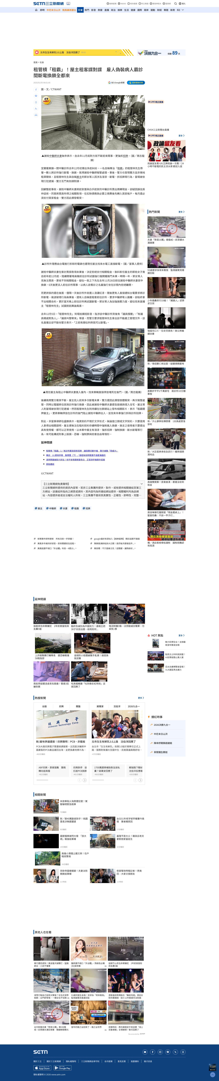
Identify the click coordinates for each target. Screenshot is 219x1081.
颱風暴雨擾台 (69, 10)
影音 (93, 10)
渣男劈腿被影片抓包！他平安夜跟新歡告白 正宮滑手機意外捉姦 (75, 459)
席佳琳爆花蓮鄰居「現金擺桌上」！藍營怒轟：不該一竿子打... (166, 514)
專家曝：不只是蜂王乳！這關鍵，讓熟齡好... (114, 548)
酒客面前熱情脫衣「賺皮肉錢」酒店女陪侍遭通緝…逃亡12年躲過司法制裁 (125, 996)
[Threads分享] (36, 102)
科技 (179, 10)
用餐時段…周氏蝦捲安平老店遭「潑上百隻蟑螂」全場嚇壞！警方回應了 (125, 1028)
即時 (42, 10)
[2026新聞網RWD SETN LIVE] (68, 3)
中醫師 (53, 156)
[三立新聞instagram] (160, 1052)
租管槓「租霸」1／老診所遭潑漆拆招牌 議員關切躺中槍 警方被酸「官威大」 (82, 450)
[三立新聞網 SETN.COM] (36, 10)
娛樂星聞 (112, 3)
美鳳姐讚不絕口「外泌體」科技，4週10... (56, 548)
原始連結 (50, 464)
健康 (133, 10)
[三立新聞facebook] (152, 1052)
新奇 (172, 10)
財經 (159, 10)
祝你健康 (133, 3)
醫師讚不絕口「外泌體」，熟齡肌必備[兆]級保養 (88, 964)
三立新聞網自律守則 (90, 1061)
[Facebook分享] (36, 89)
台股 (44, 706)
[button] (175, 3)
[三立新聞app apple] (42, 1067)
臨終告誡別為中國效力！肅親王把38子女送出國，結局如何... (88, 628)
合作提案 (108, 1061)
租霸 (119, 168)
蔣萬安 (100, 706)
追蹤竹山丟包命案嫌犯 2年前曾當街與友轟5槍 (125, 964)
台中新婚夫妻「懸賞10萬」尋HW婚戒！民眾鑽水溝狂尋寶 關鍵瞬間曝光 (51, 1028)
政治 (113, 10)
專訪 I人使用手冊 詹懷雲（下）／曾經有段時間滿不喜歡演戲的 (76, 455)
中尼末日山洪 (53, 10)
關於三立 (37, 1061)
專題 (166, 10)
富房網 (168, 3)
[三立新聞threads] (183, 1052)
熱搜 (100, 10)
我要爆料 (135, 1061)
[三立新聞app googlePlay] (62, 1067)
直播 (106, 10)
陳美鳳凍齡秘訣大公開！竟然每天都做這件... (114, 543)
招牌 (125, 156)
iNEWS (123, 3)
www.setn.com (58, 1074)
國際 (139, 10)
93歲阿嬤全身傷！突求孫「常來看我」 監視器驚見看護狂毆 (88, 996)
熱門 (87, 10)
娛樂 (120, 10)
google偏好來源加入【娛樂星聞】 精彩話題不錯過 (117, 538)
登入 (184, 3)
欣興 (61, 706)
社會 (80, 10)
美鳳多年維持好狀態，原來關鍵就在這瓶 (56, 543)
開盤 (78, 706)
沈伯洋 (117, 706)
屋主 (79, 177)
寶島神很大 (156, 3)
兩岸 (146, 10)
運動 (153, 10)
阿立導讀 (144, 3)
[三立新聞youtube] (145, 1052)
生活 (126, 10)
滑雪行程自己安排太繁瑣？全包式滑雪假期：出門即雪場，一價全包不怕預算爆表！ (51, 996)
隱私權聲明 (71, 1061)
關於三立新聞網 (54, 1061)
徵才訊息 (148, 1061)
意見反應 (122, 1061)
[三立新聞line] (167, 1052)
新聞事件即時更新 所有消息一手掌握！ (56, 538)
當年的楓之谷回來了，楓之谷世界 (86, 1027)
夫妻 (59, 156)
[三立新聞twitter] (175, 1052)
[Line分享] (36, 96)
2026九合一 (134, 706)
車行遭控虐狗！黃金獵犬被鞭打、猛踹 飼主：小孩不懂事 (51, 964)
